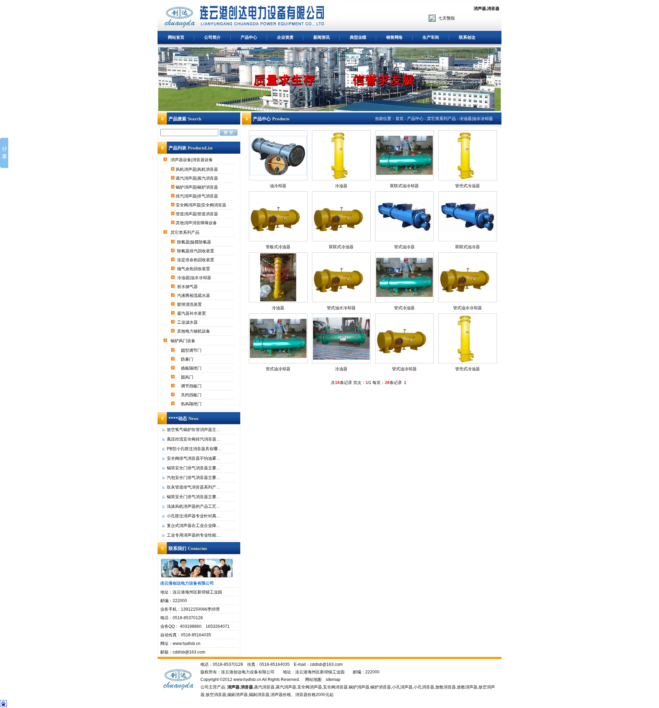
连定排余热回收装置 (196, 259)
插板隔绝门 (192, 368)
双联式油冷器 (467, 246)
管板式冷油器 (278, 246)
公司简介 (212, 37)
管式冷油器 (404, 307)
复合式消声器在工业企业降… (193, 525)
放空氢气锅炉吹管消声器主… (193, 429)
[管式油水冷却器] (341, 297)
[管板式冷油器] (278, 236)
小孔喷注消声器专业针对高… (193, 516)
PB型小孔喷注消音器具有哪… (194, 448)
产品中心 (249, 37)
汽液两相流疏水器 (194, 295)
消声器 (480, 8)
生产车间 (431, 37)
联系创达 (467, 37)
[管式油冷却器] (278, 356)
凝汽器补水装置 (192, 313)
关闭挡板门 (192, 395)
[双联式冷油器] (341, 236)
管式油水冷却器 (341, 307)
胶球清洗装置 (190, 304)
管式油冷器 (404, 246)
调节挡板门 (192, 386)
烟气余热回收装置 (194, 268)
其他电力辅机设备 (194, 331)
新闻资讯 (321, 37)
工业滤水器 (188, 322)
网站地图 (313, 679)
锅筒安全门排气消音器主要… (193, 468)
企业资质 (285, 37)
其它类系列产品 (185, 232)
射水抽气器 (188, 286)
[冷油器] (278, 300)
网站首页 (176, 37)
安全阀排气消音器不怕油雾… (193, 458)
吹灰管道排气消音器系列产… (193, 487)
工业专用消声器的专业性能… (193, 535)
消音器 (493, 8)
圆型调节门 (192, 350)
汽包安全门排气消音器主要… (193, 477)
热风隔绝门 (192, 403)
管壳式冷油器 (467, 369)
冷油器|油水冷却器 (194, 277)
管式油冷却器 (278, 369)
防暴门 (187, 359)
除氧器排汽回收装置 (196, 251)
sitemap (333, 679)
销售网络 (394, 37)
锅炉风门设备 (183, 340)
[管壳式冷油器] (467, 361)
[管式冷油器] (404, 295)
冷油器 (278, 307)
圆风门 (187, 377)
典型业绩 (358, 37)
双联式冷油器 (341, 246)
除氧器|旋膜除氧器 (194, 242)
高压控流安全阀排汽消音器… (193, 439)
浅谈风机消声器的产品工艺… (193, 506)
